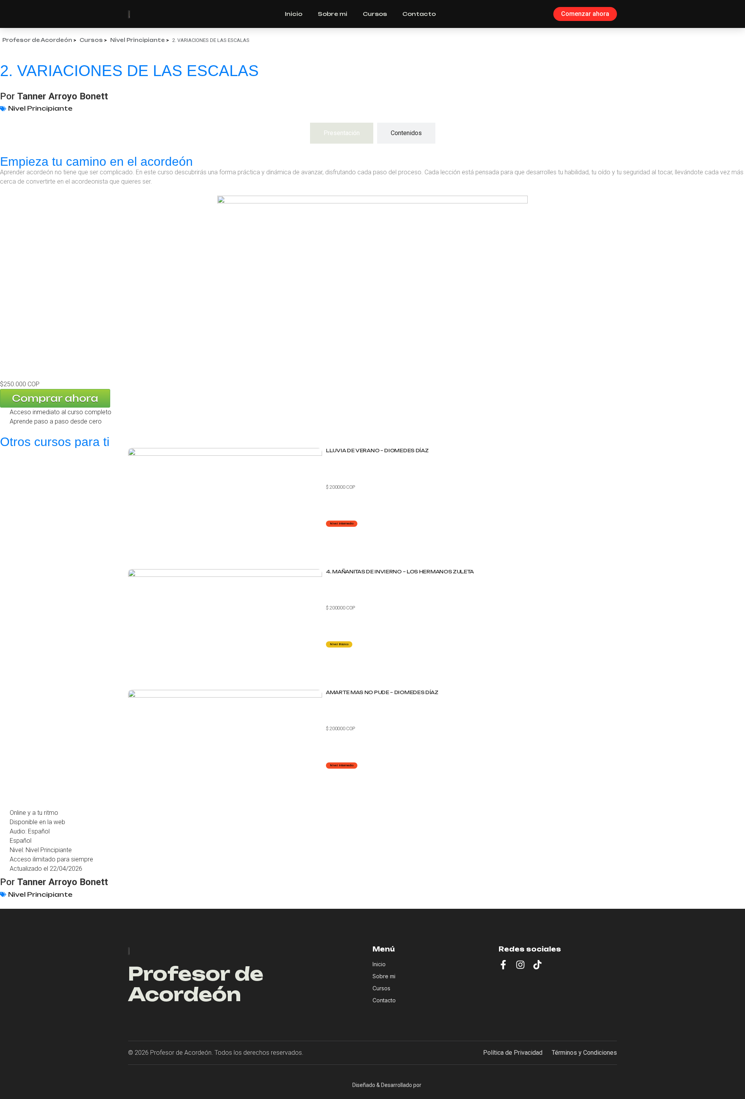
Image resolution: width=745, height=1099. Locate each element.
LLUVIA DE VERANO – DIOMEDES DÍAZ (377, 450)
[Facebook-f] (503, 964)
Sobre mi (332, 13)
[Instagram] (520, 964)
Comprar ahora (55, 398)
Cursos (375, 13)
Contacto (419, 13)
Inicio (293, 13)
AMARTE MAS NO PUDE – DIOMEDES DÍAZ (382, 692)
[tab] (341, 133)
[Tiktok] (537, 964)
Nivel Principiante (40, 108)
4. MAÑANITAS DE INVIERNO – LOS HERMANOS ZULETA (399, 572)
